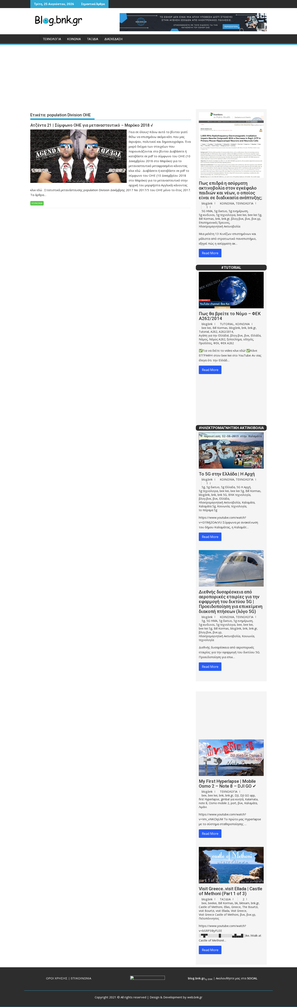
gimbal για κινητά (232, 799)
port (233, 803)
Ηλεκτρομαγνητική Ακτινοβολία (219, 226)
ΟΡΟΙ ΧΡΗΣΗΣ (56, 978)
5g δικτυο (220, 211)
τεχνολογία (238, 506)
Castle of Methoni (210, 907)
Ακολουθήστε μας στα (236, 978)
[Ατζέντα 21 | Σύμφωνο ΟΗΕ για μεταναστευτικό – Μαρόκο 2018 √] (78, 132)
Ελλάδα (256, 335)
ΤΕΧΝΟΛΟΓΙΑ (52, 39)
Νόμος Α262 (217, 339)
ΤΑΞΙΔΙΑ (92, 39)
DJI (237, 795)
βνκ (247, 219)
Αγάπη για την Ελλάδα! (214, 335)
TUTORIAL (227, 324)
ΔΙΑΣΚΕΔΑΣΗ (113, 39)
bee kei (241, 215)
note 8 (203, 803)
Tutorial (204, 332)
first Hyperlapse (209, 799)
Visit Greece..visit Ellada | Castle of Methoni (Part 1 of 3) (230, 891)
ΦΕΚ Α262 (227, 343)
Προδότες (205, 343)
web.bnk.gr (194, 997)
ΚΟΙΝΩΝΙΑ (74, 39)
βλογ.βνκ (237, 219)
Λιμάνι (203, 807)
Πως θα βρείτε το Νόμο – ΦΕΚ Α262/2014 (230, 316)
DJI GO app (247, 795)
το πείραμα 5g (208, 510)
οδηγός (248, 339)
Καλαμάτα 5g (207, 506)
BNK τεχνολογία (239, 495)
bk (236, 903)
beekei (212, 903)
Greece (236, 907)
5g (203, 487)
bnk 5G (222, 495)
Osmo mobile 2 (219, 803)
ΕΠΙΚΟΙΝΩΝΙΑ (81, 978)
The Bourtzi (250, 907)
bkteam (244, 903)
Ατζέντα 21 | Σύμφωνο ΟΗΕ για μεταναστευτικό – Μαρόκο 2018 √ (91, 125)
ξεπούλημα (234, 339)
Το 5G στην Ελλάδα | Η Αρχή (227, 473)
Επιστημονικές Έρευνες (214, 222)
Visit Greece (238, 911)
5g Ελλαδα (228, 487)
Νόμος (203, 339)
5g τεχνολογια (225, 215)
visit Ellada (222, 911)
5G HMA (207, 211)
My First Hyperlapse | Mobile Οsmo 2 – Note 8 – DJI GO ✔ (227, 784)
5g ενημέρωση (238, 211)
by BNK (209, 979)
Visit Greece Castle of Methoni (218, 914)
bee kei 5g (254, 215)
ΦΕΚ (216, 343)
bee (239, 625)
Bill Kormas (206, 219)
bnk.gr (226, 219)
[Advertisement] (148, 75)
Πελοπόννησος (209, 918)
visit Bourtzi (206, 911)
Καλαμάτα (248, 502)
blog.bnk (207, 203)
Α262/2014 (226, 332)
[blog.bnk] (34, 38)
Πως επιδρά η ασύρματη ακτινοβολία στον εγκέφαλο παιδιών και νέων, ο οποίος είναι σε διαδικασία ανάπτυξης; (230, 190)
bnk (217, 219)
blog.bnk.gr (196, 978)
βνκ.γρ (256, 219)
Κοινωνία (223, 506)
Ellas (227, 907)
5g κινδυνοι (207, 215)
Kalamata (251, 799)
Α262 (214, 332)
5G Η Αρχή (244, 487)
